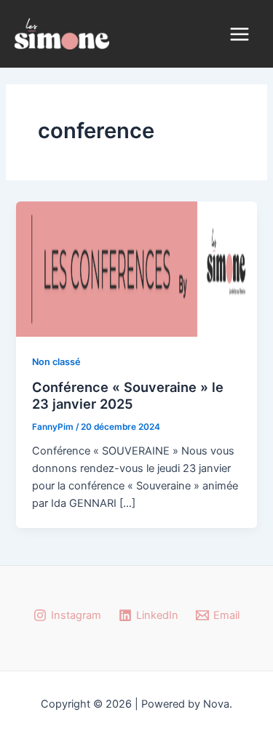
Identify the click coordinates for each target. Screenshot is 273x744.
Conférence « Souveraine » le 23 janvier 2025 (127, 395)
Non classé (56, 361)
